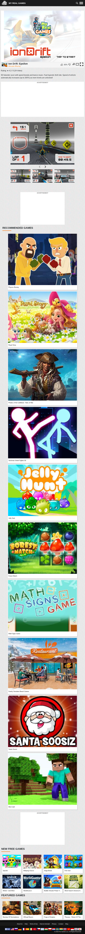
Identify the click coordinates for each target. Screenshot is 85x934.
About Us (19, 924)
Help (26, 924)
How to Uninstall (45, 924)
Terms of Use (34, 924)
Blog (66, 924)
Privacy (54, 924)
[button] (21, 179)
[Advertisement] (42, 99)
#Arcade (11, 66)
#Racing (17, 66)
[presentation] (39, 167)
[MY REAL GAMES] (5, 3)
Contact (61, 924)
